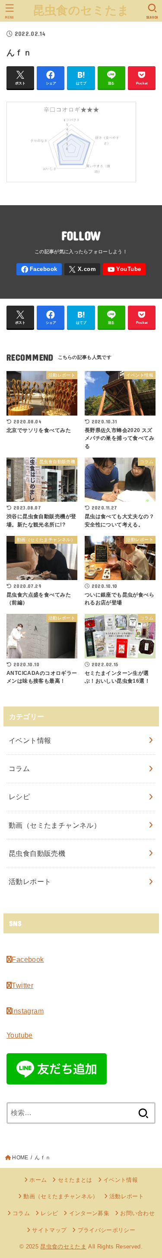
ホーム (38, 1180)
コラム (19, 768)
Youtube (19, 1035)
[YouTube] (124, 269)
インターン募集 (89, 1213)
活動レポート (30, 881)
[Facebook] (39, 269)
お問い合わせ (137, 1213)
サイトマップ (49, 1230)
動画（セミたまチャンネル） (55, 825)
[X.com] (82, 269)
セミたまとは (75, 1180)
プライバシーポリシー (106, 1230)
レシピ (19, 796)
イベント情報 (30, 740)
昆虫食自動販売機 (37, 853)
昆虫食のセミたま (81, 10)
